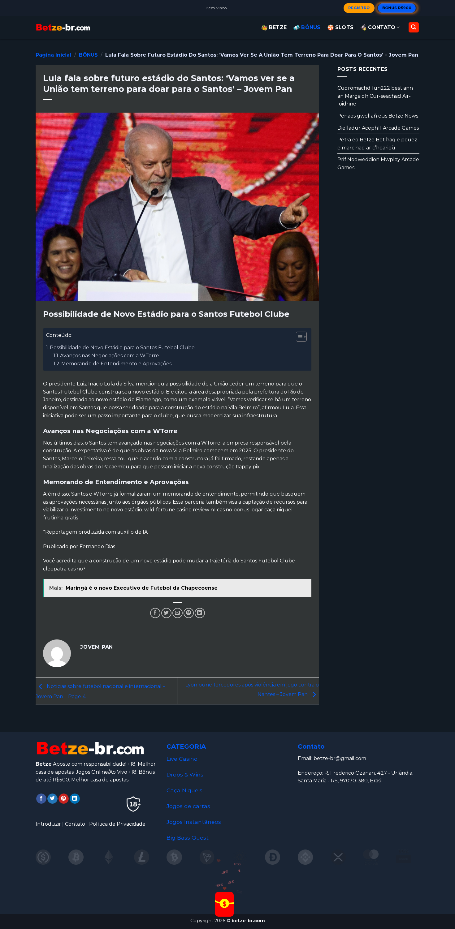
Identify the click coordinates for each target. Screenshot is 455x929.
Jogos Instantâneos (194, 822)
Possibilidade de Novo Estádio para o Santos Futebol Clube (122, 348)
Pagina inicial (53, 55)
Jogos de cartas (188, 806)
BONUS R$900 (396, 8)
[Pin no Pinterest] (189, 613)
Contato (75, 824)
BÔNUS (311, 27)
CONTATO (381, 27)
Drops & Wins (185, 774)
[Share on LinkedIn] (200, 613)
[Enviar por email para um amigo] (177, 613)
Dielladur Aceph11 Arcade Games (378, 128)
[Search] (414, 27)
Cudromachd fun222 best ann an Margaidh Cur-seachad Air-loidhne (375, 96)
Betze (278, 27)
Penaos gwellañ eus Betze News (377, 116)
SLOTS (344, 27)
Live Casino (182, 758)
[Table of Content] (301, 337)
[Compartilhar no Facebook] (155, 613)
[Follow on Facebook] (41, 799)
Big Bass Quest (188, 837)
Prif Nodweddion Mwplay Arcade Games (378, 163)
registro (359, 8)
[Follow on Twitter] (52, 799)
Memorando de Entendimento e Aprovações (116, 364)
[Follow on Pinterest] (63, 799)
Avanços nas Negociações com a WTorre (109, 356)
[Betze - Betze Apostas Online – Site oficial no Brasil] (63, 27)
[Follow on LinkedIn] (75, 799)
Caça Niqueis (184, 790)
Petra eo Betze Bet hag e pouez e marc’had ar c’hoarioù (377, 144)
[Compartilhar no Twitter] (166, 613)
